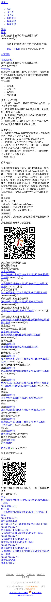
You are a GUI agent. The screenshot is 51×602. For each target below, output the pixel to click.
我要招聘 (11, 21)
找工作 (10, 12)
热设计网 (10, 343)
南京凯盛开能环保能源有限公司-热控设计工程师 (25, 370)
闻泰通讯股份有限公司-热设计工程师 (19, 346)
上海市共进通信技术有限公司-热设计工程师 (23, 409)
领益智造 (10, 440)
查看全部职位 (8, 271)
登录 (3, 32)
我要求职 (11, 24)
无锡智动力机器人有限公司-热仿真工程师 (22, 301)
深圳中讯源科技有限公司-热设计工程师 (20, 334)
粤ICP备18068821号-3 (18, 593)
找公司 (10, 15)
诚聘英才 (41, 575)
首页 (9, 9)
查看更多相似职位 (10, 331)
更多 (3, 497)
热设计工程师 (13, 49)
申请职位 (5, 54)
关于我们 (10, 575)
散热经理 (5, 434)
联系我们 (20, 575)
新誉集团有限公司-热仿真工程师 (17, 310)
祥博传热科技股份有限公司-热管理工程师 (22, 397)
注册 (3, 29)
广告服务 (31, 575)
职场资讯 (11, 18)
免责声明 (25, 577)
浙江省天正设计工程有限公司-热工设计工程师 (24, 292)
